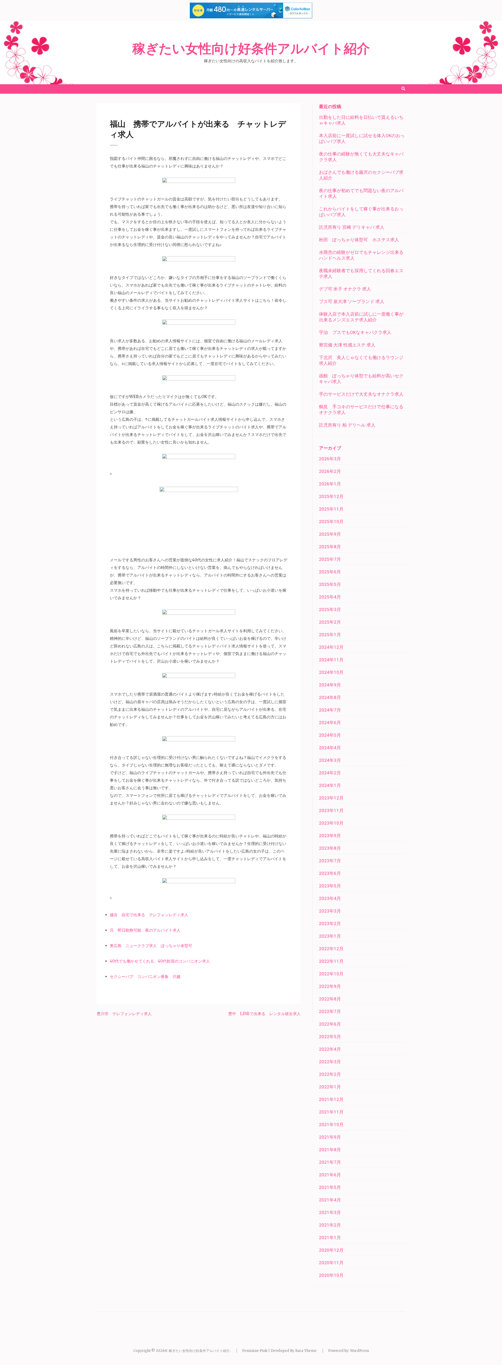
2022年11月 (331, 961)
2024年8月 (330, 697)
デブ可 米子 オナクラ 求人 (345, 289)
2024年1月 (330, 785)
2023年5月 (330, 885)
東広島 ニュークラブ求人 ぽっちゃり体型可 (151, 945)
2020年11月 (331, 1262)
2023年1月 (330, 936)
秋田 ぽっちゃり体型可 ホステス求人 (359, 239)
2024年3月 (330, 760)
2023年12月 (331, 798)
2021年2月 (330, 1225)
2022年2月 (330, 1074)
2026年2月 (330, 471)
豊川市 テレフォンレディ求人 (124, 1013)
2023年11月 (331, 810)
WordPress (359, 1351)
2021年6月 (330, 1174)
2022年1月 (330, 1086)
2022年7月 (330, 1011)
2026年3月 (330, 458)
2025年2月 (330, 622)
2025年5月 (330, 584)
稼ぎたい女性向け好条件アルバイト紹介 (251, 49)
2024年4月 (330, 747)
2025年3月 (330, 609)
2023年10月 (331, 823)
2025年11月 (331, 509)
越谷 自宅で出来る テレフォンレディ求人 (149, 914)
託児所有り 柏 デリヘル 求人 (347, 425)
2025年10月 (331, 521)
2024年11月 (331, 659)
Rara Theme (306, 1351)
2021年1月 (330, 1237)
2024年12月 (331, 647)
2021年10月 (331, 1124)
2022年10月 (331, 973)
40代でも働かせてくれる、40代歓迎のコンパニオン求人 (160, 961)
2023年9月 (330, 835)
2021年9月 (330, 1137)
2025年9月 (330, 534)
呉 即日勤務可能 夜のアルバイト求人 (145, 930)
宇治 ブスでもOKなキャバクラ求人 (355, 332)
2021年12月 (331, 1099)
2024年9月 (330, 684)
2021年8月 (330, 1149)
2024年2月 (330, 772)
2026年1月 (330, 483)
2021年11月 (331, 1112)
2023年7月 (330, 860)
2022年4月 (330, 1049)
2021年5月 (330, 1187)
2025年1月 (330, 634)
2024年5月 (330, 735)
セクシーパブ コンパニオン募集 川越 (145, 976)
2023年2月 (330, 923)
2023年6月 (330, 873)
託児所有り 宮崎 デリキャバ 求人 (351, 227)
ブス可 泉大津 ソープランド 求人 (351, 301)
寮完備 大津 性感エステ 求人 (347, 345)
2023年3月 (330, 911)
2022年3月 (330, 1061)
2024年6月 (330, 722)
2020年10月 (331, 1275)
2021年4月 (330, 1199)
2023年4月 (330, 898)
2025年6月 (330, 571)
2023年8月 (330, 848)
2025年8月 (330, 546)
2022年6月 (330, 1024)
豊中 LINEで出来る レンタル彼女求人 (264, 1013)
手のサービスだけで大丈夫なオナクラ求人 (361, 394)
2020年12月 (331, 1250)
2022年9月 (330, 986)
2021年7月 (330, 1162)
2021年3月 (330, 1212)
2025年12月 (331, 496)
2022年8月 (330, 999)
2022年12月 (331, 948)
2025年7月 (330, 559)
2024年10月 (331, 672)
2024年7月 (330, 710)
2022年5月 (330, 1036)
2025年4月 (330, 597)
